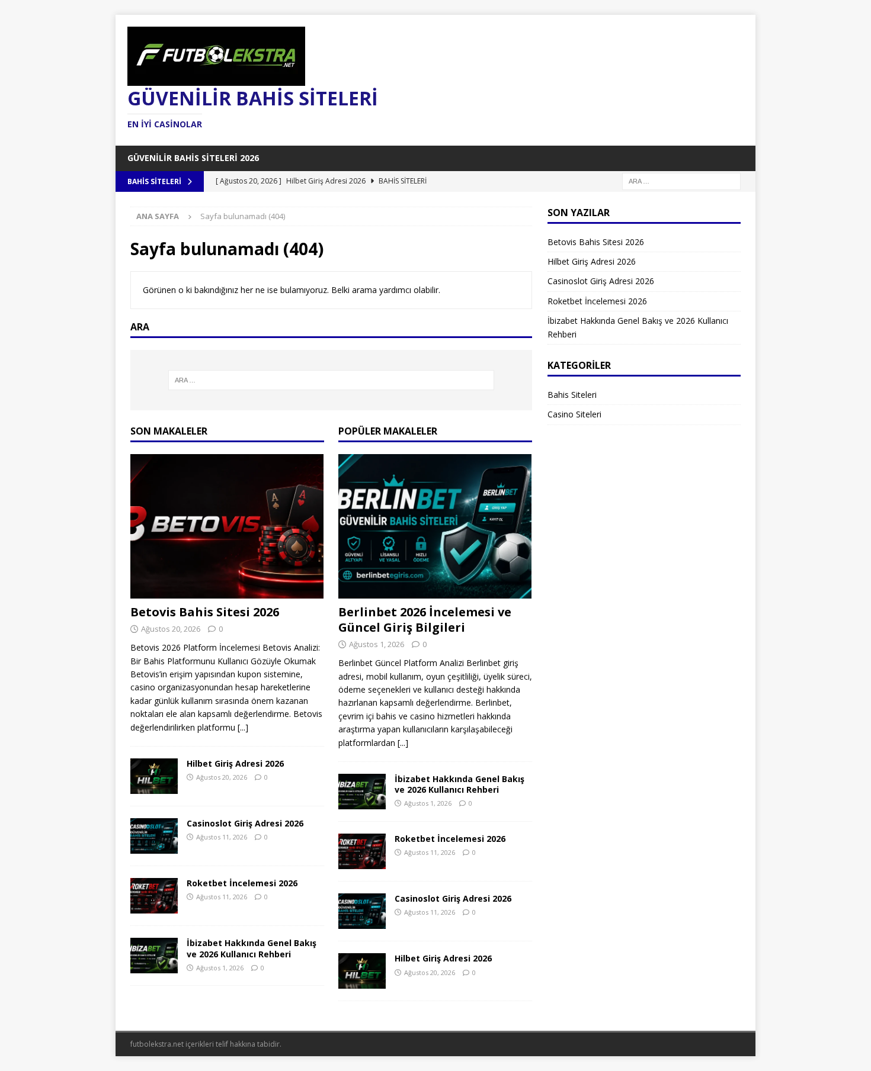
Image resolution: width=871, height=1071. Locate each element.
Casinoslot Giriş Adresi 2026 (245, 823)
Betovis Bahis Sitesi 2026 (204, 612)
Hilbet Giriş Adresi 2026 (235, 763)
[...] (243, 727)
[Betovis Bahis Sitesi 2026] (227, 526)
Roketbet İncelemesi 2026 (242, 883)
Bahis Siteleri (572, 394)
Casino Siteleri (574, 414)
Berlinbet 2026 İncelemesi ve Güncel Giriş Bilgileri (424, 619)
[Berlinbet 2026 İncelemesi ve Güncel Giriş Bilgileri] (435, 526)
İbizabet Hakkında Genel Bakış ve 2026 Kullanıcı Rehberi (251, 948)
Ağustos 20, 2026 (170, 628)
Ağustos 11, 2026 (221, 836)
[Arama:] (681, 180)
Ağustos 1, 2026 (220, 967)
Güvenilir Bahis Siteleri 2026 (193, 157)
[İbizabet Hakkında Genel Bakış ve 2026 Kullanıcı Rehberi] (154, 955)
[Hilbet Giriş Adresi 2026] (154, 776)
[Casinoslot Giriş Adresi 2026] (154, 836)
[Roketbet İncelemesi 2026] (154, 896)
